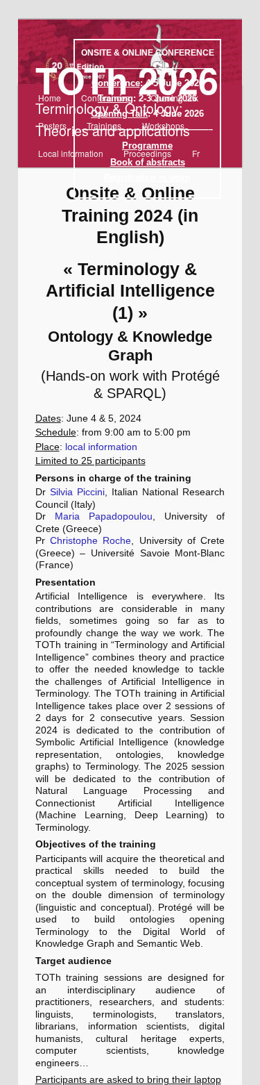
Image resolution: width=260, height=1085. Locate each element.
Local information (70, 153)
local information (101, 446)
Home (49, 97)
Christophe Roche (90, 540)
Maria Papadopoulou (104, 516)
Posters (52, 125)
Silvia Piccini (77, 491)
